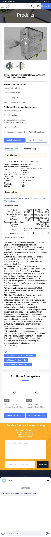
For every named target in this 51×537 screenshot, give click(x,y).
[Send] (48, 533)
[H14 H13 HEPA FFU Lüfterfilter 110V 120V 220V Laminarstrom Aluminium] (36, 392)
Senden (43, 464)
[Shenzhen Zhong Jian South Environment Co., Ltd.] (10, 6)
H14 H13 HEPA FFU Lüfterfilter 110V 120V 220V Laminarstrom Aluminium (35, 405)
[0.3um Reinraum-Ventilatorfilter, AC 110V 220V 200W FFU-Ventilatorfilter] (14, 392)
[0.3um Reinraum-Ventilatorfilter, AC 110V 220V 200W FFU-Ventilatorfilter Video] (25, 43)
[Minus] (47, 480)
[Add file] (3, 533)
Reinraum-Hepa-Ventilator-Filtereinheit (19, 355)
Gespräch (46, 6)
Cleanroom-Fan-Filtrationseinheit (17, 365)
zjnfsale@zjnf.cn (9, 1)
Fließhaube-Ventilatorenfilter (16, 360)
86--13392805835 (43, 1)
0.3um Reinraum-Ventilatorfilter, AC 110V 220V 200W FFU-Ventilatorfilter (13, 405)
